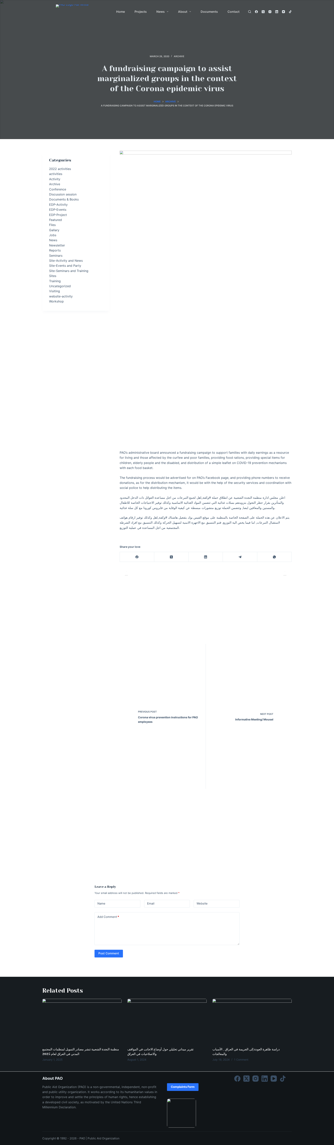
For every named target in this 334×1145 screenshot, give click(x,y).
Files (52, 225)
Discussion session (63, 194)
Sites (52, 276)
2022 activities (60, 169)
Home (120, 12)
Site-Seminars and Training (68, 271)
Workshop (56, 301)
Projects (141, 12)
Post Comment (108, 953)
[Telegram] (240, 557)
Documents (209, 12)
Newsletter (57, 245)
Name (101, 903)
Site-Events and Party (65, 266)
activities (55, 174)
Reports (55, 250)
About (182, 12)
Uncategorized (60, 286)
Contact (233, 12)
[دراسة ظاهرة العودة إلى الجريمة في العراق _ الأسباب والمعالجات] (252, 1021)
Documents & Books (64, 199)
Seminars (55, 255)
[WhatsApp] (274, 557)
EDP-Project (58, 215)
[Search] (249, 11)
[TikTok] (290, 11)
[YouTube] (283, 11)
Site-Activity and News (66, 260)
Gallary (54, 230)
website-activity (61, 296)
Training (55, 281)
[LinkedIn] (276, 11)
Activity (54, 179)
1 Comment (241, 1059)
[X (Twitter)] (263, 11)
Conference (57, 189)
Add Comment (108, 917)
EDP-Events (57, 210)
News (160, 12)
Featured (55, 220)
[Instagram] (269, 11)
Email (150, 903)
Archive (179, 56)
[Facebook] (256, 11)
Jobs (52, 235)
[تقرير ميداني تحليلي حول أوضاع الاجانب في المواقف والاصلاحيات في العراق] (167, 1021)
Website (202, 903)
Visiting (54, 291)
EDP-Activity (58, 204)
